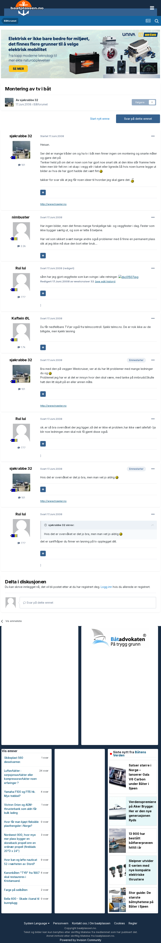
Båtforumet (41, 104)
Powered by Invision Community (80, 940)
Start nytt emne (100, 118)
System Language (36, 923)
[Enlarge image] (101, 171)
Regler (133, 923)
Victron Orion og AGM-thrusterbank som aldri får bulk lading (20, 808)
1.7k (22, 347)
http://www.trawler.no (53, 204)
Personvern (60, 923)
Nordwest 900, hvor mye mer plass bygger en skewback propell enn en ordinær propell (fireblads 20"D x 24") (20, 843)
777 (23, 296)
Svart (51, 217)
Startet (52, 136)
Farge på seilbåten (15, 889)
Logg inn (107, 586)
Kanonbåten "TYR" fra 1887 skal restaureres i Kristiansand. (22, 876)
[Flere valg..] (153, 136)
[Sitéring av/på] (43, 192)
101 (23, 164)
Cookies (119, 923)
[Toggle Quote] (46, 525)
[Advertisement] (30, 685)
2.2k (23, 246)
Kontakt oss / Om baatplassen (91, 923)
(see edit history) (105, 281)
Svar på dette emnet (138, 118)
